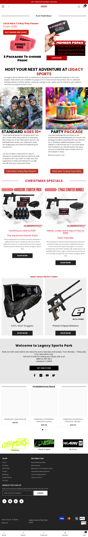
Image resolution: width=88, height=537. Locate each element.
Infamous (15, 450)
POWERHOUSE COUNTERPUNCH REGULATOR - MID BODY (73, 420)
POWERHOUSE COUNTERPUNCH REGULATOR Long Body (44, 420)
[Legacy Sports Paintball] (15, 444)
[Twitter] (53, 375)
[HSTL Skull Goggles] (22, 307)
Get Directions (44, 368)
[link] (23, 534)
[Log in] (79, 6)
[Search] (9, 6)
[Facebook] (34, 375)
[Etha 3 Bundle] (65, 207)
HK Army (73, 449)
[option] (15, 407)
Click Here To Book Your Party (66, 171)
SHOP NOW (53, 2)
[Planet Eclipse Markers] (65, 307)
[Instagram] (41, 375)
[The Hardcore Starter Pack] (22, 207)
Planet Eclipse (44, 449)
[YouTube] (47, 375)
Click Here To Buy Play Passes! (21, 171)
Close (86, 2)
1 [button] (42, 429)
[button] (85, 445)
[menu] (3, 6)
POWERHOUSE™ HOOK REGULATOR (15, 419)
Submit (40, 493)
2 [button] (45, 429)
